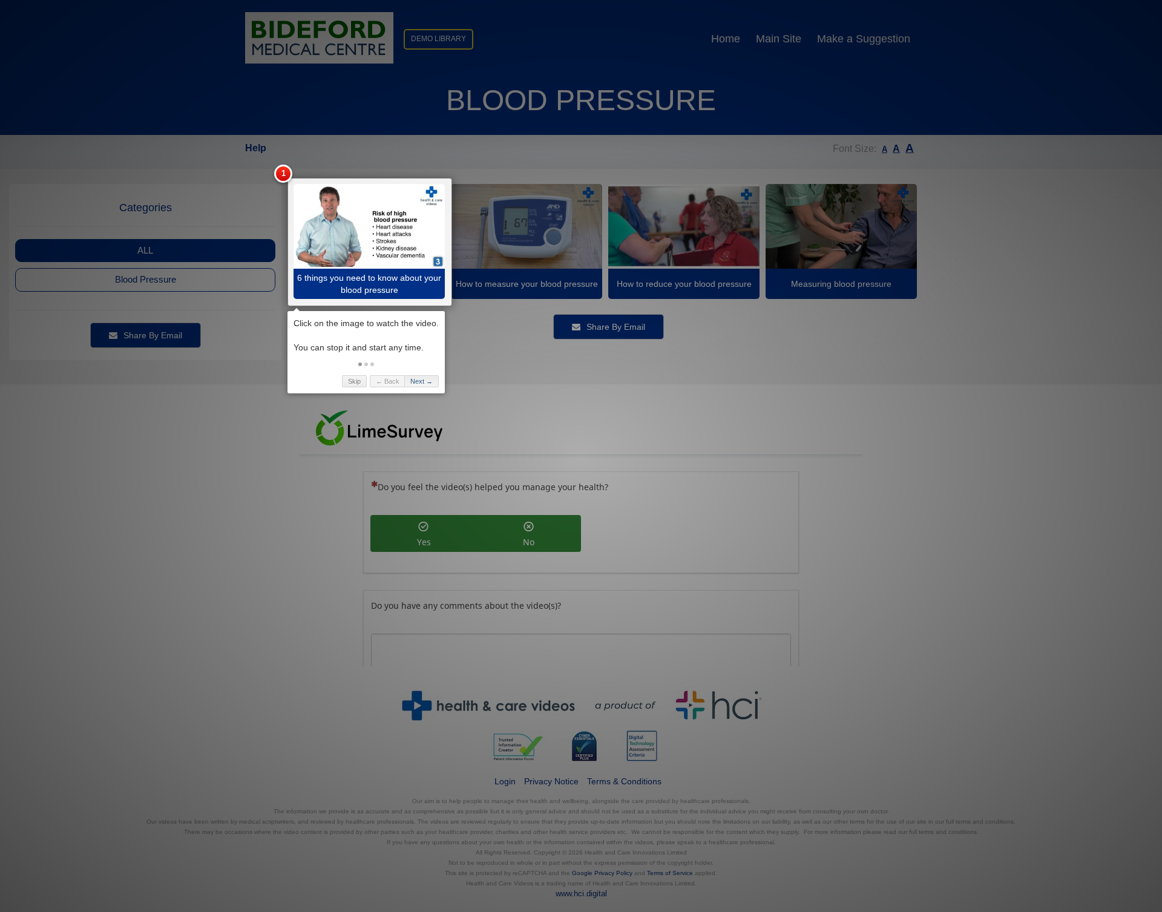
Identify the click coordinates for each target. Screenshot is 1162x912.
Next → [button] (421, 381)
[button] (360, 364)
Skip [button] (354, 381)
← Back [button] (387, 381)
